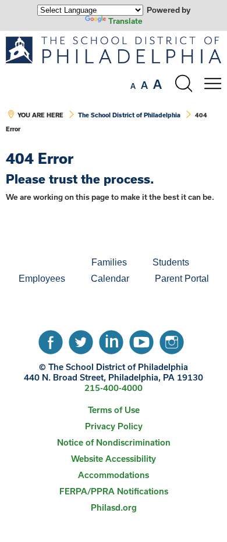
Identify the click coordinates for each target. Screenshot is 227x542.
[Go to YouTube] (141, 339)
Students (170, 262)
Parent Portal (182, 278)
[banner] (113, 90)
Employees (42, 278)
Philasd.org (114, 507)
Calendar (110, 278)
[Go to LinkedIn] (111, 339)
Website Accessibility (113, 459)
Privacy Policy (114, 426)
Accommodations (113, 475)
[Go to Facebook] (50, 339)
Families (109, 262)
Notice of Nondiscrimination (114, 442)
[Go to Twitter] (81, 339)
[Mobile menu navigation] (212, 83)
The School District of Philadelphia (129, 115)
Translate (125, 21)
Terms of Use (114, 410)
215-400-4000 (113, 388)
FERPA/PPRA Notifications (113, 491)
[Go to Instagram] (171, 339)
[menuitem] (39, 262)
